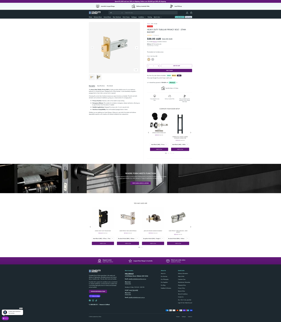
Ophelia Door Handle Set (159, 132)
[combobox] (143, 12)
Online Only (128, 283)
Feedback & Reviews (166, 288)
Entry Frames (126, 17)
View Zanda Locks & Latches (140, 183)
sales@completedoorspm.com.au (137, 297)
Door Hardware (117, 17)
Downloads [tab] (110, 86)
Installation (141, 17)
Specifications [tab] (101, 86)
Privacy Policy (181, 288)
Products (178, 316)
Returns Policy (181, 291)
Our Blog (163, 285)
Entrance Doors (98, 17)
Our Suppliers (164, 282)
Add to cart (176, 65)
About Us (163, 273)
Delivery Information (183, 273)
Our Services (164, 276)
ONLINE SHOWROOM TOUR (98, 291)
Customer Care (181, 279)
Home (90, 17)
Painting (150, 17)
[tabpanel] (114, 102)
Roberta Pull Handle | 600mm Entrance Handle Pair (180, 137)
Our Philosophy (164, 279)
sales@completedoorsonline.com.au (137, 279)
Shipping (155, 41)
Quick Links (157, 17)
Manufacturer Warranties (184, 282)
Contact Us (180, 297)
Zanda (148, 23)
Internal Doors (107, 17)
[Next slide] (190, 132)
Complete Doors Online (96, 316)
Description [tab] (92, 86)
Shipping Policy (182, 285)
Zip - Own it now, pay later (184, 300)
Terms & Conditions (182, 294)
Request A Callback (105, 304)
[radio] (148, 59)
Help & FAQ (181, 276)
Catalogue (134, 17)
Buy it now (169, 70)
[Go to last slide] (148, 132)
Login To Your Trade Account (185, 303)
